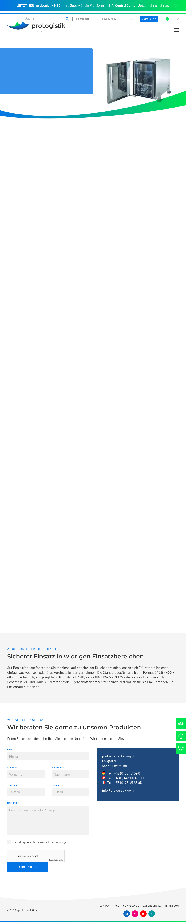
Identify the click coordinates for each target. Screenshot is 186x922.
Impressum (171, 905)
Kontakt (105, 905)
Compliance (131, 905)
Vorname (12, 767)
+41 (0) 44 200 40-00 (129, 778)
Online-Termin (149, 18)
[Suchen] (67, 19)
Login (128, 19)
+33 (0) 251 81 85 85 (128, 783)
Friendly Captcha (56, 860)
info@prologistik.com (118, 790)
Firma (10, 749)
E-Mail (56, 785)
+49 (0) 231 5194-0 (127, 773)
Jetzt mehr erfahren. (153, 5)
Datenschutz (152, 905)
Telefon (12, 785)
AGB (117, 905)
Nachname (58, 767)
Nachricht (13, 803)
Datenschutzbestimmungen (52, 842)
